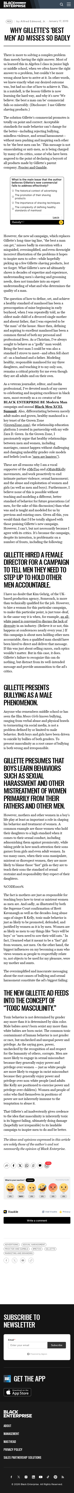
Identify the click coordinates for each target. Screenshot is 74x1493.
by (31, 21)
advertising (11, 1244)
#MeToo (33, 469)
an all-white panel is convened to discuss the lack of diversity (37, 621)
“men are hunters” (45, 456)
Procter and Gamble (32, 167)
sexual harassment (34, 1244)
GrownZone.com (17, 425)
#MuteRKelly (56, 469)
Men (9, 21)
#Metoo (37, 1249)
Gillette (50, 1249)
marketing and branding (19, 1253)
